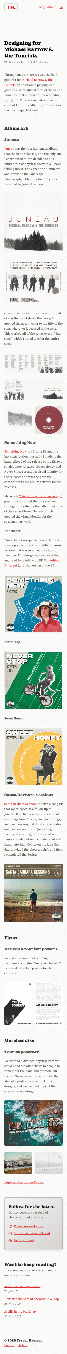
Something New (15, 452)
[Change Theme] (61, 7)
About (51, 7)
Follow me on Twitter (29, 1226)
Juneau (9, 149)
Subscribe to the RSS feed (32, 1233)
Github (23, 1345)
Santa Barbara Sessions (20, 804)
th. (11, 7)
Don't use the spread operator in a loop (31, 1299)
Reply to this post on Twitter (24, 1182)
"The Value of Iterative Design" (40, 496)
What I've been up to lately (23, 1286)
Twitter (9, 1345)
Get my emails (24, 1240)
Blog (42, 7)
